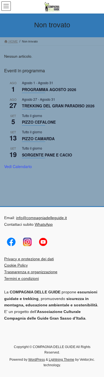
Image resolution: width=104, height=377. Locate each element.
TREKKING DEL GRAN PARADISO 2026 (58, 105)
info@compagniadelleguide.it (41, 218)
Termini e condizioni (21, 278)
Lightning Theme (61, 360)
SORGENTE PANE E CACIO (47, 155)
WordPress (36, 360)
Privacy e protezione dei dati (29, 259)
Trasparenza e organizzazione (30, 272)
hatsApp (45, 224)
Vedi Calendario (18, 166)
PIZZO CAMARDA (38, 138)
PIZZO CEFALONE (39, 122)
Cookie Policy (16, 265)
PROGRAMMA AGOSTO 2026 (49, 89)
